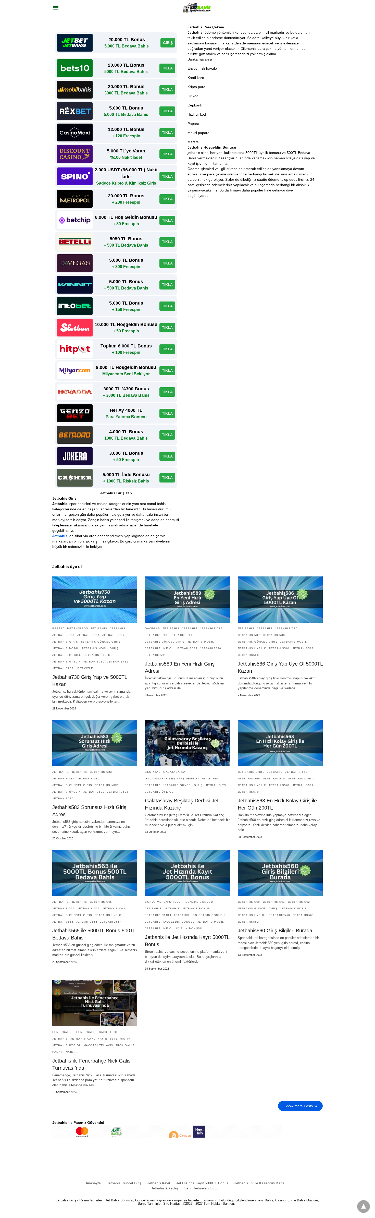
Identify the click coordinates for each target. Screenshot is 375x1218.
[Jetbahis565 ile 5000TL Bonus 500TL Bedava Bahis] (94, 873)
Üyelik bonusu (189, 928)
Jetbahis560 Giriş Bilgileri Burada (275, 930)
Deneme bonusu (199, 901)
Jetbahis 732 (113, 635)
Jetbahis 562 (299, 901)
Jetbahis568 (279, 785)
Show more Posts (298, 1106)
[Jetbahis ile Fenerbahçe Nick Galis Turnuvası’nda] (94, 1003)
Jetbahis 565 (101, 901)
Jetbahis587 (303, 648)
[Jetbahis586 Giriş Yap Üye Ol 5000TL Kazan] (280, 599)
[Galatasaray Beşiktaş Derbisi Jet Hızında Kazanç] (187, 743)
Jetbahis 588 (274, 635)
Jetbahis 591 (181, 635)
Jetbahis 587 (249, 635)
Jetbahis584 (118, 791)
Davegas (152, 628)
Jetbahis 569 (249, 778)
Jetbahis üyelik (66, 661)
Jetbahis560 (279, 915)
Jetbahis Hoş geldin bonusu (199, 915)
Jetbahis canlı (115, 908)
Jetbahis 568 (296, 771)
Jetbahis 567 (88, 908)
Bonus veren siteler (164, 901)
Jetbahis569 (303, 785)
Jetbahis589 (187, 648)
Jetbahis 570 (274, 778)
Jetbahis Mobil (65, 648)
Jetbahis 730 (63, 635)
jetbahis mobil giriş (100, 648)
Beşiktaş (153, 771)
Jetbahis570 (248, 791)
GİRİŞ (168, 43)
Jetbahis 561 (274, 901)
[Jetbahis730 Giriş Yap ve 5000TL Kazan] (94, 599)
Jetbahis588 (248, 655)
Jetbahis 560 (249, 901)
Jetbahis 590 (156, 635)
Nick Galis (125, 1045)
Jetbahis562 (248, 921)
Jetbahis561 (303, 915)
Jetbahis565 (63, 921)
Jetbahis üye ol (98, 655)
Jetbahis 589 (211, 628)
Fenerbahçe (63, 1032)
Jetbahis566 (87, 921)
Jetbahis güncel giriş (101, 641)
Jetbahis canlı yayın (88, 1038)
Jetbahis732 (63, 668)
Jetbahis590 (210, 648)
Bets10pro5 (77, 628)
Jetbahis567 (110, 921)
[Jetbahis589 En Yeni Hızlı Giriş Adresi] (187, 599)
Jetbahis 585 (88, 778)
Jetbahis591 (155, 655)
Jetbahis (59, 536)
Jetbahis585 (63, 798)
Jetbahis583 (94, 791)
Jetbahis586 (279, 648)
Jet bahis (99, 628)
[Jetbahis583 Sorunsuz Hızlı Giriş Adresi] (94, 743)
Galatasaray (174, 771)
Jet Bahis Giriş (251, 771)
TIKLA (167, 68)
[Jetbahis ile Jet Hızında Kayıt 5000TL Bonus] (187, 873)
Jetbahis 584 (63, 778)
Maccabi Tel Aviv (99, 1045)
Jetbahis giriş (65, 641)
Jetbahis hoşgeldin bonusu (170, 921)
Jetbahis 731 (88, 635)
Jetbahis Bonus (196, 908)
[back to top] (363, 1206)
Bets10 (58, 628)
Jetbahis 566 (63, 908)
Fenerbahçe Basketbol (97, 1032)
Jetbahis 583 (101, 771)
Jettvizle (84, 668)
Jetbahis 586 (286, 628)
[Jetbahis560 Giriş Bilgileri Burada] (280, 873)
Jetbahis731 (118, 661)
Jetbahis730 (94, 661)
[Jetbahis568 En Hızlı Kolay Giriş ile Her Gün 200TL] (280, 743)
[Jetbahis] (197, 8)
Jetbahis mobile (66, 655)
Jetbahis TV (216, 785)
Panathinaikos (65, 1052)
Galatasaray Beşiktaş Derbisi (172, 778)
